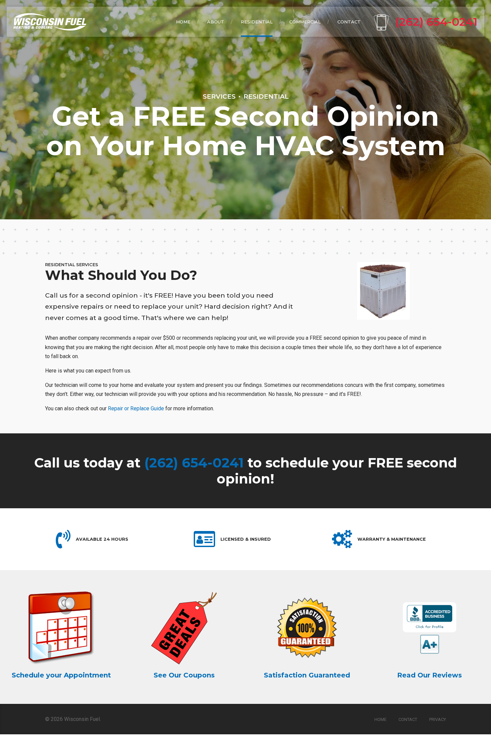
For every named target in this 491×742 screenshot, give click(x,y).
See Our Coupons (184, 675)
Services (219, 96)
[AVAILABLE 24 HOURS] (63, 539)
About (215, 21)
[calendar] (61, 628)
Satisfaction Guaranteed (307, 675)
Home (183, 21)
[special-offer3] (184, 628)
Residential (266, 96)
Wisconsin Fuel (82, 719)
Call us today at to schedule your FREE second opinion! (245, 470)
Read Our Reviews (429, 675)
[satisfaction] (307, 628)
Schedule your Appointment (61, 675)
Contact (349, 21)
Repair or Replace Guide (136, 408)
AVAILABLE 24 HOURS (102, 539)
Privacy (437, 719)
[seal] (429, 628)
